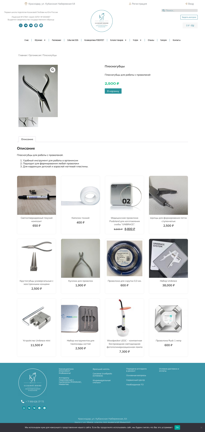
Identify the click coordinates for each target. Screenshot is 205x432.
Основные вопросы (136, 375)
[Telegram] (36, 25)
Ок (177, 427)
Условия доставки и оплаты (169, 370)
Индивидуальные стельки (102, 381)
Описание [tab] (27, 139)
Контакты (177, 40)
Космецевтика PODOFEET (94, 40)
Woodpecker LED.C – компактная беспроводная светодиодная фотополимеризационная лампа (124, 343)
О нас (26, 40)
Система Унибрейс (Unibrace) (102, 374)
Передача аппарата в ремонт (136, 370)
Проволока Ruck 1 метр (168, 340)
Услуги (135, 40)
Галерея (163, 40)
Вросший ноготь (101, 369)
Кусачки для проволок (80, 280)
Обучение (38, 40)
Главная (22, 55)
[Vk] (26, 25)
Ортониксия (35, 55)
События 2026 (72, 40)
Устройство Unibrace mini (36, 340)
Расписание (56, 40)
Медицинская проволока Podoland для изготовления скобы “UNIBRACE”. (124, 221)
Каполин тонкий (80, 217)
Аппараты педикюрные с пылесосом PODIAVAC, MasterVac (70, 381)
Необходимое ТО (135, 384)
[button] (52, 70)
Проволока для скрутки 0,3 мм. (124, 280)
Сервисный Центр (135, 380)
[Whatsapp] (21, 25)
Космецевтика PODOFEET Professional (66, 371)
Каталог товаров (116, 40)
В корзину (113, 91)
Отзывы (151, 40)
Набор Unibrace (168, 280)
